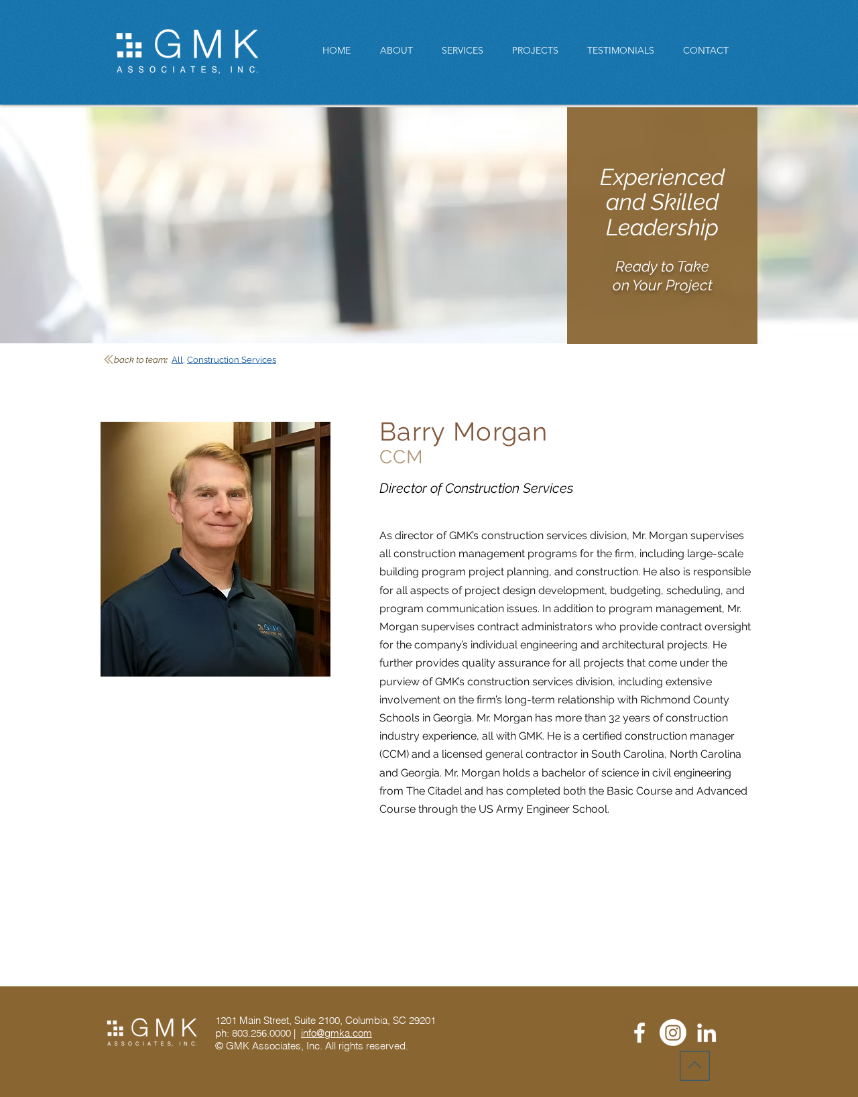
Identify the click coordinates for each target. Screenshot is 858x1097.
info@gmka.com (336, 1033)
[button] (539, 50)
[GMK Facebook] (639, 1032)
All (177, 360)
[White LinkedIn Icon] (706, 1032)
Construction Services (231, 360)
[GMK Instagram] (673, 1032)
